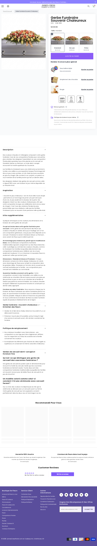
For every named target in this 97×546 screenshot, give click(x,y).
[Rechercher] (88, 6)
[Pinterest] (71, 495)
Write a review (63, 474)
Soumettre (89, 509)
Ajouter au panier (72, 56)
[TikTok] (76, 495)
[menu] (2, 6)
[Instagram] (66, 495)
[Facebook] (61, 495)
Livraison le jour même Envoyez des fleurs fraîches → (49, 2)
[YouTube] (81, 495)
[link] (12, 439)
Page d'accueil (7, 11)
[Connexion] (8, 6)
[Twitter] (86, 495)
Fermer (95, 2)
